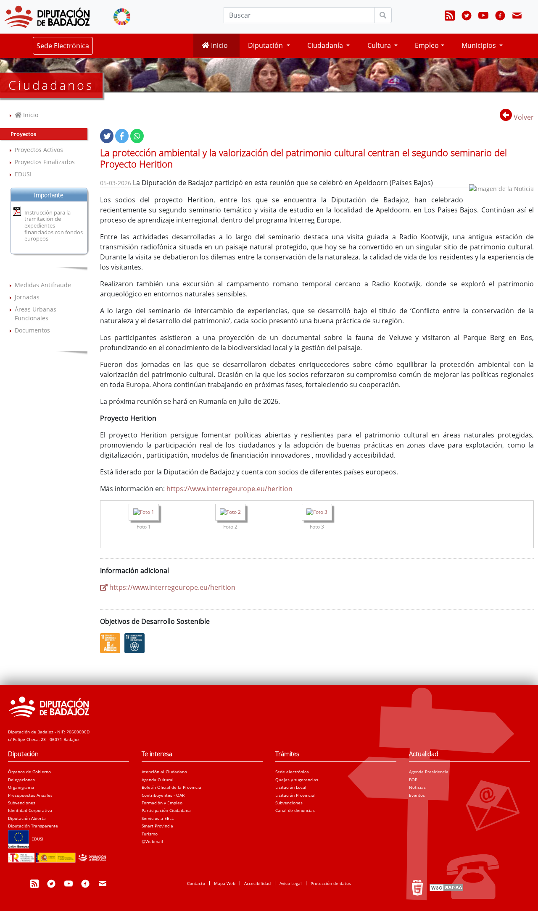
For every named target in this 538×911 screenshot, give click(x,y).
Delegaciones (21, 780)
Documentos (32, 330)
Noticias (417, 787)
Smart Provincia (157, 826)
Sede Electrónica (63, 45)
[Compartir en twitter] (106, 136)
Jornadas (27, 297)
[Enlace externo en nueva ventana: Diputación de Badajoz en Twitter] (466, 16)
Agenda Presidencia (428, 772)
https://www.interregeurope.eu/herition (229, 488)
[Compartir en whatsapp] (137, 136)
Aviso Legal (291, 883)
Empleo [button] (427, 45)
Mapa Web (224, 883)
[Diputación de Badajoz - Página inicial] (47, 17)
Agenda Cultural (158, 780)
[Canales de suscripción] (449, 16)
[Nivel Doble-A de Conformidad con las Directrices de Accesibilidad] (445, 887)
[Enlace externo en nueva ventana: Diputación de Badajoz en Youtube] (483, 16)
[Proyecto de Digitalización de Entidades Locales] (58, 855)
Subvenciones (21, 803)
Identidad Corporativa (30, 810)
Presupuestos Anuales (30, 795)
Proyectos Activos (39, 150)
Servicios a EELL (158, 818)
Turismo (150, 834)
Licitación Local (290, 787)
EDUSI (23, 174)
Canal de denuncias (295, 810)
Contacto (196, 883)
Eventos (417, 795)
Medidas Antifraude (43, 285)
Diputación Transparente (33, 826)
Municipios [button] (480, 45)
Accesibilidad (257, 883)
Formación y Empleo (162, 803)
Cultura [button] (380, 45)
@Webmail (152, 841)
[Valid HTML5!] (417, 887)
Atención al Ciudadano (164, 772)
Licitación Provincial (295, 795)
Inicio (218, 45)
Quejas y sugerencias (296, 780)
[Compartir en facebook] (122, 136)
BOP (413, 780)
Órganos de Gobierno (29, 772)
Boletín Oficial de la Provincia (171, 787)
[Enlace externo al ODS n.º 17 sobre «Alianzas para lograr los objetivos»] (136, 643)
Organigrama (21, 787)
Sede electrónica (292, 772)
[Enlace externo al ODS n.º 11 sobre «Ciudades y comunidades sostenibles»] (112, 643)
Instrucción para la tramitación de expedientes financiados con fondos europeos (53, 225)
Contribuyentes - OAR (163, 795)
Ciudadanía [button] (326, 45)
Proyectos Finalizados (45, 162)
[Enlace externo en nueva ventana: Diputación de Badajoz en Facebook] (500, 16)
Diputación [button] (266, 45)
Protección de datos (331, 883)
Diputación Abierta (27, 818)
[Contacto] (517, 16)
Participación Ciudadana (166, 810)
